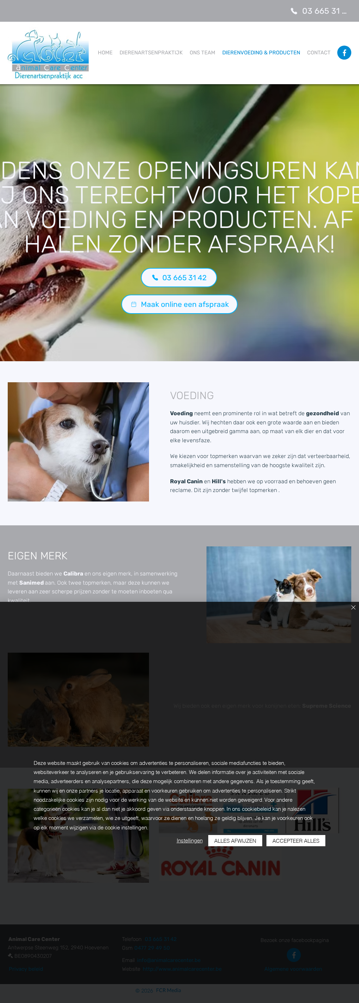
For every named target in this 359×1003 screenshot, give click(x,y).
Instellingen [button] (190, 840)
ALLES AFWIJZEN (235, 840)
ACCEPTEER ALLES (295, 840)
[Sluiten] (353, 608)
